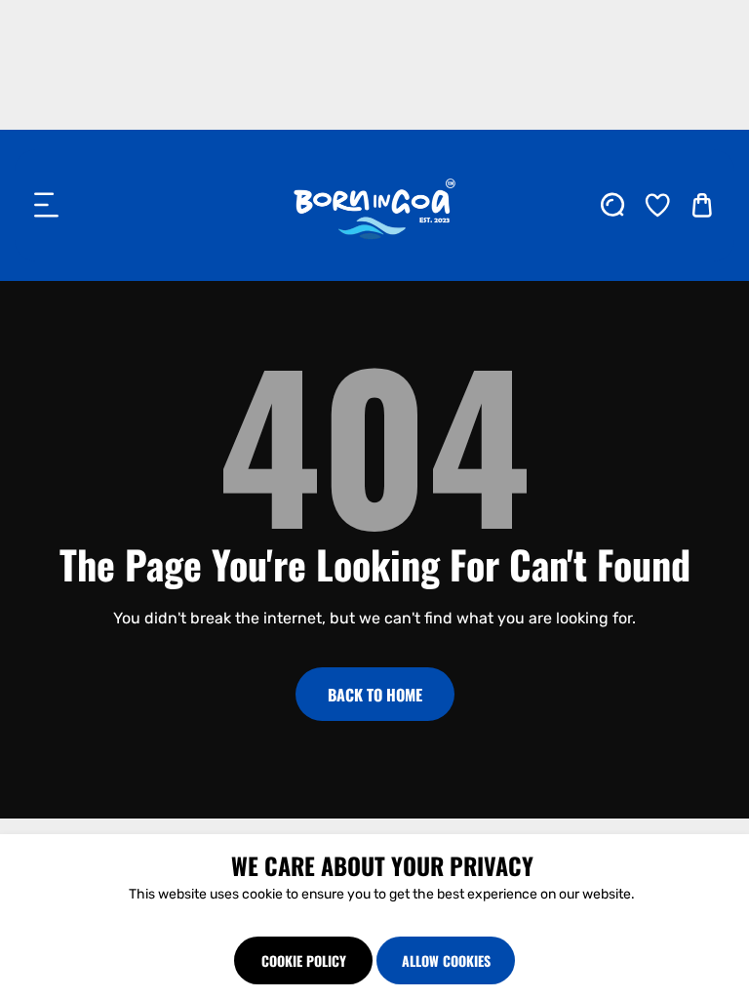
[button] (46, 205)
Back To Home (375, 694)
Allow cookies (446, 960)
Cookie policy (303, 960)
